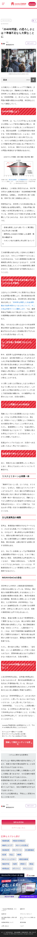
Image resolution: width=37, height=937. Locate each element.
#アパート (16, 868)
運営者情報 (23, 922)
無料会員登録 (32, 4)
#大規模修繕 (29, 850)
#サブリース (17, 850)
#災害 (4, 855)
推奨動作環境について (7, 922)
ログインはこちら (18, 828)
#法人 (12, 855)
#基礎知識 (5, 841)
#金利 (15, 864)
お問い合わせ (5, 926)
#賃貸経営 (5, 850)
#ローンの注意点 (22, 845)
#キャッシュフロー (9, 859)
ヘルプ (22, 926)
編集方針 (22, 908)
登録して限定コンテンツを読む (18, 743)
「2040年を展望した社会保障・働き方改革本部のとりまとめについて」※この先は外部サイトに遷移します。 (18, 305)
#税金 (31, 864)
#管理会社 (5, 868)
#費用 (19, 855)
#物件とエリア (7, 845)
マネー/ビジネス (6, 20)
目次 (5, 80)
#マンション (27, 868)
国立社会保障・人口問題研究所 (18, 179)
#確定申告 (5, 864)
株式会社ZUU (10, 44)
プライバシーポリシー (26, 914)
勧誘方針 (4, 914)
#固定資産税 (23, 859)
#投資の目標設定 (19, 841)
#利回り (23, 864)
